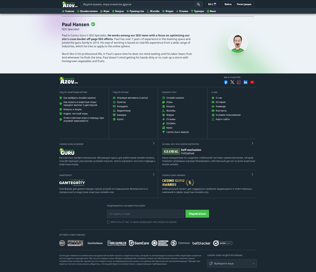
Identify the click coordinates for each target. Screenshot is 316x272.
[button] (232, 263)
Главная (69, 11)
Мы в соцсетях (232, 77)
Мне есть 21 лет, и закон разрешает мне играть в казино (143, 221)
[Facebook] (226, 82)
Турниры (199, 11)
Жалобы (154, 11)
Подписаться (197, 214)
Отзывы (183, 11)
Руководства (137, 11)
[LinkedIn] (246, 82)
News (213, 11)
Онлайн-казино (89, 11)
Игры (106, 11)
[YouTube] (252, 82)
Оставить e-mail (117, 211)
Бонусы (119, 11)
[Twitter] (232, 82)
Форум (169, 11)
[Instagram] (239, 82)
